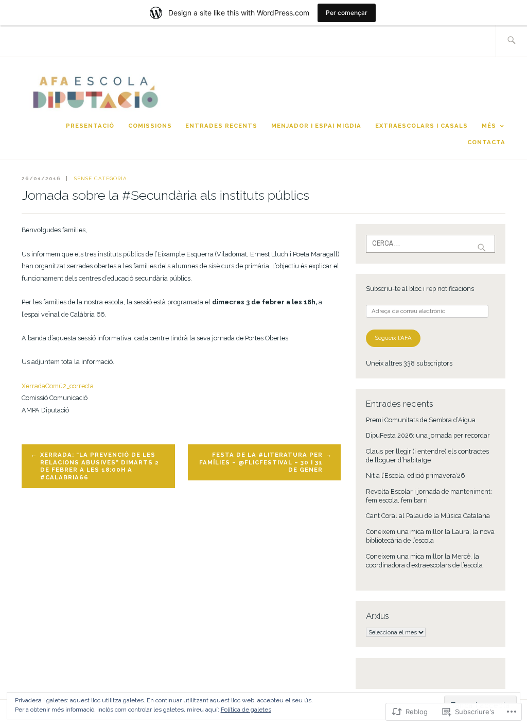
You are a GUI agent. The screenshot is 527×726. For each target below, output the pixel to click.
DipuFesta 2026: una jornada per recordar (428, 435)
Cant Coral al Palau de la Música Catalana (428, 516)
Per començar (346, 12)
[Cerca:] (511, 41)
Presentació (90, 125)
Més (489, 125)
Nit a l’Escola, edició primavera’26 (415, 475)
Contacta (486, 142)
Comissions (150, 125)
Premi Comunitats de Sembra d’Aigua (421, 420)
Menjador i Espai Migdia (316, 125)
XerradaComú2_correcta (58, 386)
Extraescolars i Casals (421, 125)
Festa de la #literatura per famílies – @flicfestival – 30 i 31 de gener (261, 462)
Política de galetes (246, 709)
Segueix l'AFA (393, 337)
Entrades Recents (221, 125)
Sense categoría (100, 178)
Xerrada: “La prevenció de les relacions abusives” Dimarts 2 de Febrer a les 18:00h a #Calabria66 (99, 466)
